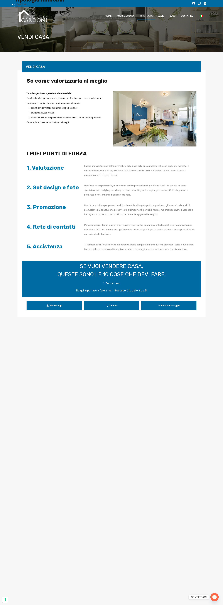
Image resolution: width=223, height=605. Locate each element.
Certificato (21, 4)
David (161, 16)
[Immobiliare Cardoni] (32, 20)
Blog (172, 16)
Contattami (188, 16)
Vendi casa (146, 15)
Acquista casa (125, 16)
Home (108, 16)
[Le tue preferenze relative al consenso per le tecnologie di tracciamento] (5, 600)
